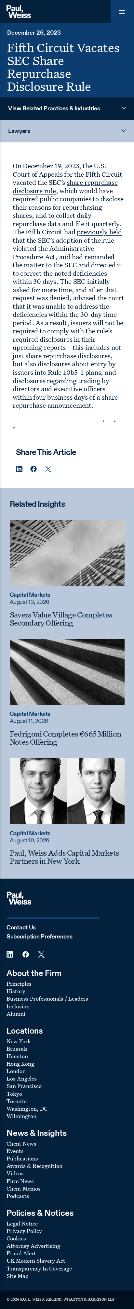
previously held (99, 231)
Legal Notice (22, 1223)
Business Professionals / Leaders (47, 998)
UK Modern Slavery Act (36, 1260)
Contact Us (21, 928)
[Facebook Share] (33, 469)
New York (19, 1041)
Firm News (20, 1181)
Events (15, 1151)
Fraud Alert (21, 1253)
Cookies (16, 1238)
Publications (22, 1158)
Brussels (17, 1048)
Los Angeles (22, 1078)
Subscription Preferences (40, 937)
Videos (15, 1173)
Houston (17, 1056)
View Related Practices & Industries (54, 109)
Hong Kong (20, 1063)
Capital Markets (30, 595)
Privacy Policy (24, 1231)
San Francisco (24, 1086)
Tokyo (14, 1093)
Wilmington (21, 1116)
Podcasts (18, 1196)
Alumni (16, 1013)
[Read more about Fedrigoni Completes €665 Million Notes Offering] (67, 671)
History (16, 991)
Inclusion (18, 1006)
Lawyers (19, 131)
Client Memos (24, 1188)
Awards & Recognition (34, 1166)
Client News (21, 1143)
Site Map (18, 1276)
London (16, 1071)
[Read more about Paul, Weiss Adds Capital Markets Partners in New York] (67, 790)
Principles (19, 983)
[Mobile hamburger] (122, 11)
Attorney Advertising (33, 1245)
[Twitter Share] (48, 469)
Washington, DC (27, 1108)
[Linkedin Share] (19, 469)
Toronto (17, 1101)
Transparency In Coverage (39, 1268)
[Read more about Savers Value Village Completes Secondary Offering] (67, 552)
